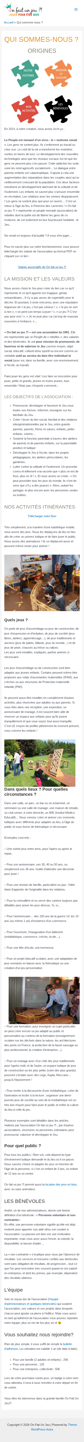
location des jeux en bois (61, 1184)
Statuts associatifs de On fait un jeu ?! (42, 267)
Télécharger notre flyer (42, 516)
